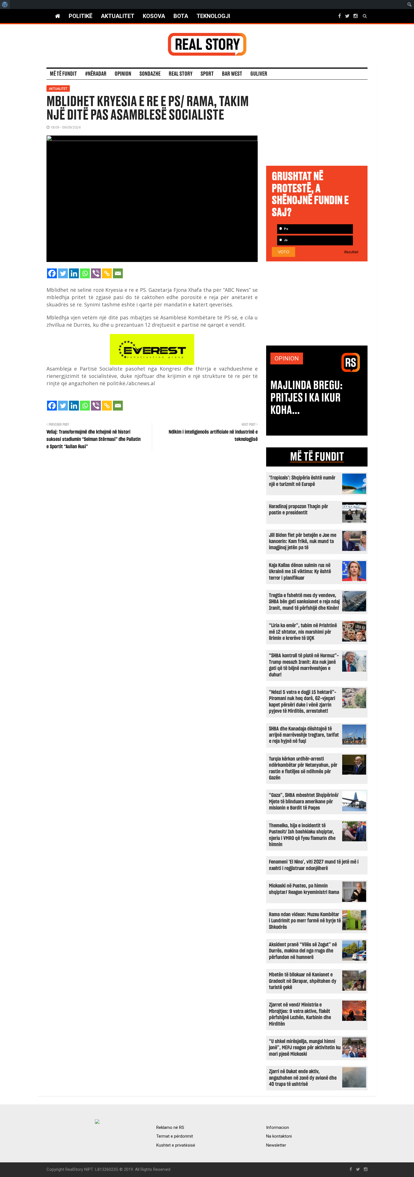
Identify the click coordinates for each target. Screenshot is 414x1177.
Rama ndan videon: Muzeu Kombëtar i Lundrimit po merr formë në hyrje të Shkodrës (305, 921)
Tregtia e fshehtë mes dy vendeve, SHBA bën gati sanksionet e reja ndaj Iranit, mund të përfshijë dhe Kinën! (304, 602)
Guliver (258, 74)
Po (285, 229)
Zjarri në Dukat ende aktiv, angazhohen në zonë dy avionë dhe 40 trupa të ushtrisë (303, 1078)
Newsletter (276, 1145)
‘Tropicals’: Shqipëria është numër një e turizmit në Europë (302, 481)
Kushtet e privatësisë (175, 1145)
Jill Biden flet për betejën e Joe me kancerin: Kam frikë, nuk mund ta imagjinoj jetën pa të (302, 542)
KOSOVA (154, 16)
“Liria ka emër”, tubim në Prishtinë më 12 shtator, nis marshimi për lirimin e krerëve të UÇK (303, 632)
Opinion (123, 74)
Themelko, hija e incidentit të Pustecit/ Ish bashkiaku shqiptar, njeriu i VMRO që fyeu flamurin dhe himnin (302, 835)
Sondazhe (150, 74)
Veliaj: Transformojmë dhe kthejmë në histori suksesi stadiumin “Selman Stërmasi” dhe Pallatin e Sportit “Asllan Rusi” (93, 439)
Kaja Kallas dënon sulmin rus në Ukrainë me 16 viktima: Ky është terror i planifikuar (300, 572)
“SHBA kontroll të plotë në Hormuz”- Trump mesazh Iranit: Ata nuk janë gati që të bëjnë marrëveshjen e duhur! (304, 665)
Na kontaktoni (279, 1136)
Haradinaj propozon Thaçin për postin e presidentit (298, 509)
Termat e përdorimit (174, 1136)
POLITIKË (80, 16)
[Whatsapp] (85, 273)
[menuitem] (5, 4)
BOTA (180, 16)
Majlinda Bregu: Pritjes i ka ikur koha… (306, 398)
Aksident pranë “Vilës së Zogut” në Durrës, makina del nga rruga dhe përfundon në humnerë (303, 951)
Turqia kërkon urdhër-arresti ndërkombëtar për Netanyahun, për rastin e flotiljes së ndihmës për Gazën (303, 768)
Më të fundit (63, 74)
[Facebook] (52, 273)
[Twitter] (63, 273)
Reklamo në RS (170, 1127)
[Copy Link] (107, 273)
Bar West (232, 74)
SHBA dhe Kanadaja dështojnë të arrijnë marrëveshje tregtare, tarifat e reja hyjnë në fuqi (304, 735)
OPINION (287, 358)
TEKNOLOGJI (213, 16)
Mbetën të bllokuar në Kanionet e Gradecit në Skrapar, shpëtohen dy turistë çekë (302, 981)
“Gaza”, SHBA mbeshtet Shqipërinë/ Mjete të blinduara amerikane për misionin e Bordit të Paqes (304, 802)
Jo (285, 240)
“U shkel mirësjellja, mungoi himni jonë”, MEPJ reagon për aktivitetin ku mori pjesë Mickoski (304, 1048)
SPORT (207, 74)
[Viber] (96, 273)
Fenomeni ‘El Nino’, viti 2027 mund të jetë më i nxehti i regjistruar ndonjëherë (314, 865)
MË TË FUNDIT (317, 457)
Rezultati (351, 252)
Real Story (180, 74)
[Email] (118, 273)
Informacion (277, 1127)
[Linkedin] (74, 273)
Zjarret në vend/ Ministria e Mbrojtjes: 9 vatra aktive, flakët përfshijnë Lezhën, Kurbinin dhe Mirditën (300, 1014)
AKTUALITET (117, 16)
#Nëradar (95, 74)
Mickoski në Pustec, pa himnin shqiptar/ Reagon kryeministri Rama (304, 889)
